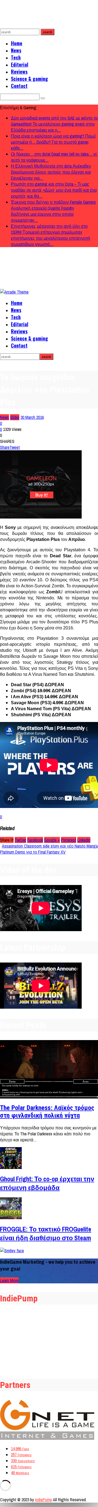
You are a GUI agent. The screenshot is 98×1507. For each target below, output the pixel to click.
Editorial (19, 64)
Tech (16, 57)
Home (16, 43)
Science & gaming (29, 78)
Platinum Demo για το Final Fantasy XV (33, 852)
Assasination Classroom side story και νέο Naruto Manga (50, 846)
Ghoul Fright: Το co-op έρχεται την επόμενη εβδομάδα (47, 1183)
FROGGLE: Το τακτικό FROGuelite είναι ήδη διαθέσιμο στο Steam (45, 1233)
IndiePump (43, 1500)
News (16, 50)
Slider (14, 417)
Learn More (9, 1280)
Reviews (19, 71)
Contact (19, 85)
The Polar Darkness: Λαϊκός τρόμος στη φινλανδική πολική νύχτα (47, 1111)
